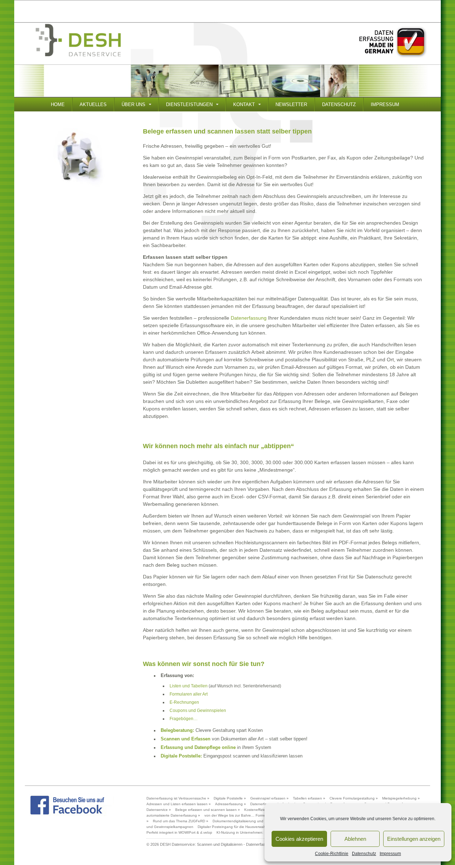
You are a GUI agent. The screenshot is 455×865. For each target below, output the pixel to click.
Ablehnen (355, 839)
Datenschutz (364, 853)
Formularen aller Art (189, 694)
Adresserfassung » (230, 804)
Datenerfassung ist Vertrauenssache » (177, 798)
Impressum (390, 853)
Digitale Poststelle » (230, 798)
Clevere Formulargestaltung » (354, 798)
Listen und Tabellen (189, 685)
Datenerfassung (249, 318)
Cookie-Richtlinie (331, 853)
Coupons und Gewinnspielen (198, 710)
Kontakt (244, 104)
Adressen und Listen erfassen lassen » (178, 804)
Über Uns (133, 104)
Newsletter (291, 104)
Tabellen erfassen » (309, 798)
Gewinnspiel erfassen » (269, 798)
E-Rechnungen (184, 702)
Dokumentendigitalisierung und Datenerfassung (252, 821)
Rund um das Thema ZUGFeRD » (180, 821)
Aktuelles (93, 104)
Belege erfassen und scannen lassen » (207, 810)
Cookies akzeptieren (299, 839)
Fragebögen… (184, 718)
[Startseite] (78, 40)
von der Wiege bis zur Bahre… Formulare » (239, 815)
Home (58, 104)
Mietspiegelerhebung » (401, 798)
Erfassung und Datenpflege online (198, 747)
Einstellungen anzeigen (413, 839)
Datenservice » (158, 810)
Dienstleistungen (189, 104)
